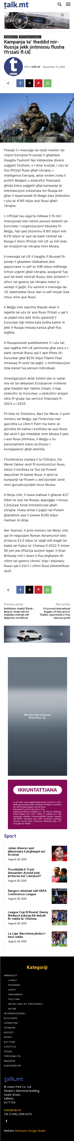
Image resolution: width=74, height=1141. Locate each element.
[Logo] (14, 1079)
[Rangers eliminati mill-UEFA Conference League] (59, 896)
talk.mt (35, 66)
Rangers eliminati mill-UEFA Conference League (27, 892)
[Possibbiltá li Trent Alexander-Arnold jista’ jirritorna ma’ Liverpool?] (59, 875)
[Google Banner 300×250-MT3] (37, 804)
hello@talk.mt (12, 1110)
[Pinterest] (38, 83)
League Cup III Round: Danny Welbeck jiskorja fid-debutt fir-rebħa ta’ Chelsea (28, 915)
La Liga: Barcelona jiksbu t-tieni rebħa (27, 935)
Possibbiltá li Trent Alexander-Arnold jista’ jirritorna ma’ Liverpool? (24, 873)
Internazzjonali (30, 37)
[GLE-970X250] (37, 20)
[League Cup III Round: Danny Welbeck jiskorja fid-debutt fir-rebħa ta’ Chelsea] (59, 917)
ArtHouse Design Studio (30, 1130)
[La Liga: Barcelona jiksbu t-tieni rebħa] (59, 939)
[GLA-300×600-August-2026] (37, 716)
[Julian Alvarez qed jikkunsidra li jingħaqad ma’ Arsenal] (59, 853)
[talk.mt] (14, 66)
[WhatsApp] (48, 83)
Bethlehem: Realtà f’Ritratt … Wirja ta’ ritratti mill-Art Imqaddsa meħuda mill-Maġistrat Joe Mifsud (19, 613)
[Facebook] (20, 83)
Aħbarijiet (11, 37)
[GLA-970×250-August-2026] (37, 634)
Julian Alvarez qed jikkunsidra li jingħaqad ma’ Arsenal (27, 851)
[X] (29, 83)
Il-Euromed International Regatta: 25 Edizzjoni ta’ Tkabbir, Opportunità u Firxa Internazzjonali (55, 613)
